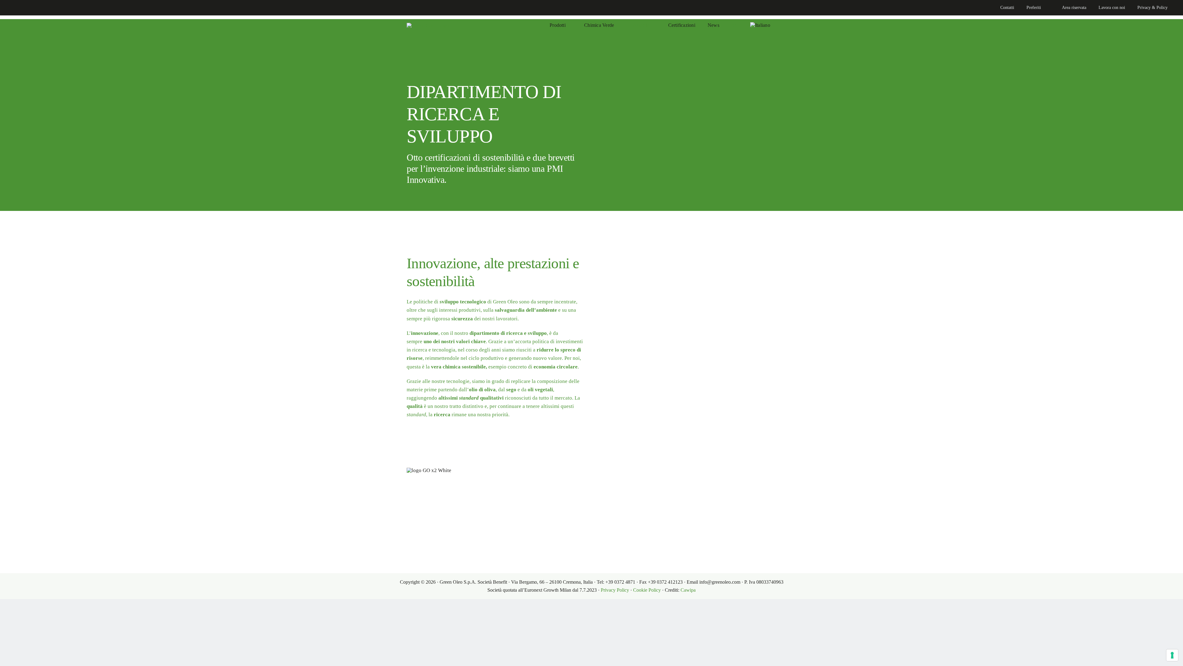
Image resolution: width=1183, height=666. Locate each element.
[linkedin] (11, 7)
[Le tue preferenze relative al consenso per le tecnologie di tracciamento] (1172, 655)
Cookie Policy (647, 590)
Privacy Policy (615, 590)
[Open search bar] (735, 25)
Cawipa (688, 590)
